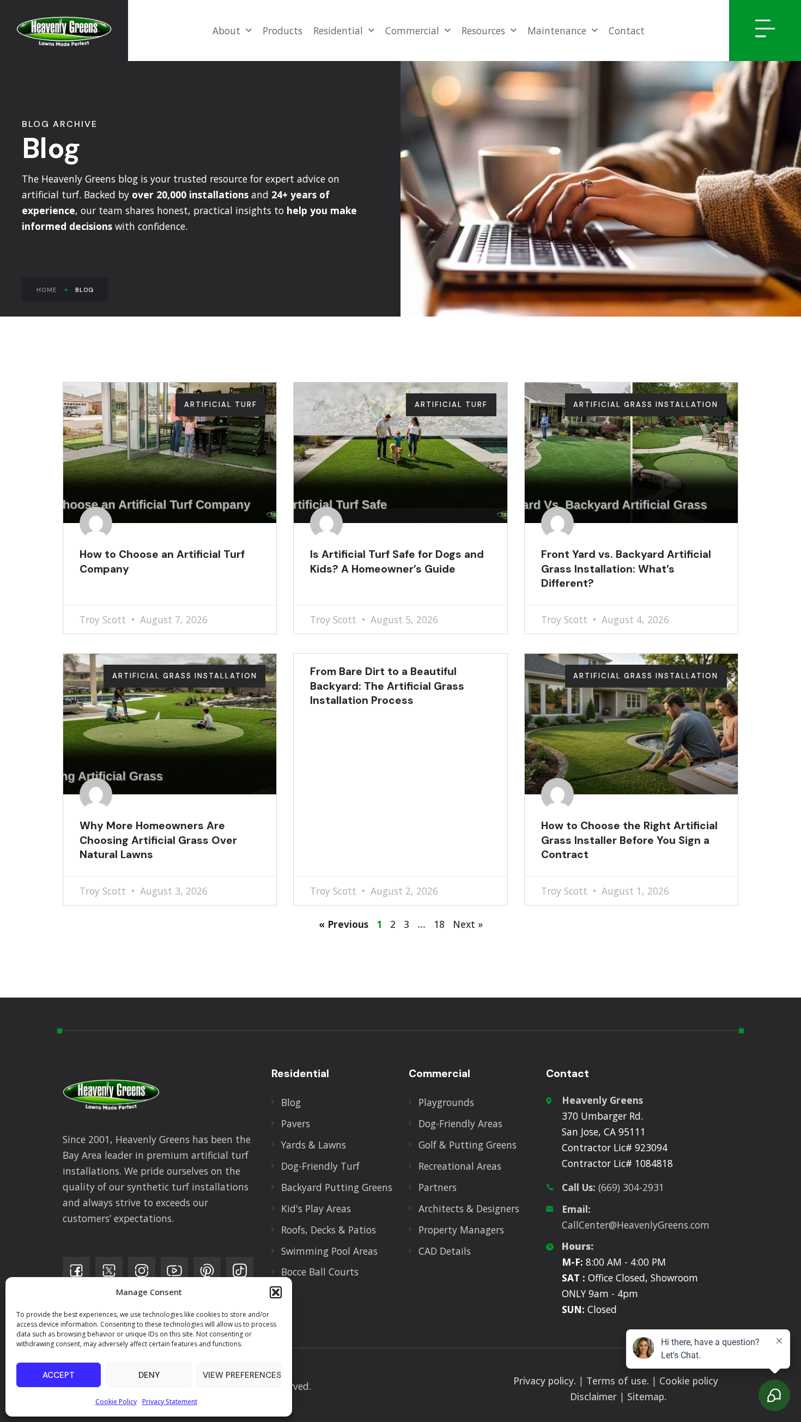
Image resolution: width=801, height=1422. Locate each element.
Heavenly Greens (602, 1100)
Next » (468, 924)
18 (439, 924)
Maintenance (556, 30)
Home (47, 290)
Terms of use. (617, 1380)
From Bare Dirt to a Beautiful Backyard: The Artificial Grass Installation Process (387, 686)
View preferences (242, 1375)
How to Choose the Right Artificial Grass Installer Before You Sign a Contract (629, 840)
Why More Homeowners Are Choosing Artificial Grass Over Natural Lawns (158, 840)
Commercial (412, 30)
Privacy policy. (544, 1380)
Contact (627, 30)
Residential (338, 30)
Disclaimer (593, 1396)
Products (282, 30)
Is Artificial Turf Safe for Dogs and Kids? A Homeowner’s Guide (397, 561)
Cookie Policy (116, 1401)
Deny (149, 1375)
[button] (275, 1292)
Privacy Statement (169, 1401)
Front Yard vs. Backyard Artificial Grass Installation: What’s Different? (626, 569)
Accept (59, 1375)
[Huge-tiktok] (239, 1270)
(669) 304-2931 (613, 1187)
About (226, 30)
